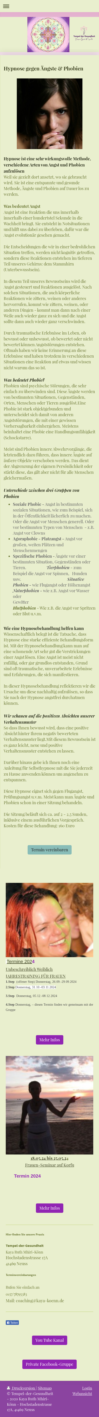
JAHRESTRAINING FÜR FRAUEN (36, 976)
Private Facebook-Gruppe (49, 1364)
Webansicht (82, 1393)
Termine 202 (19, 961)
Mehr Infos (49, 1039)
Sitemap (45, 1387)
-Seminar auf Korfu (56, 1165)
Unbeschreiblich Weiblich (29, 969)
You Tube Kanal (49, 1340)
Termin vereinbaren (49, 849)
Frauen (31, 1165)
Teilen (14, 1322)
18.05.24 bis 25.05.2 (48, 1158)
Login (87, 1387)
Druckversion (23, 1387)
